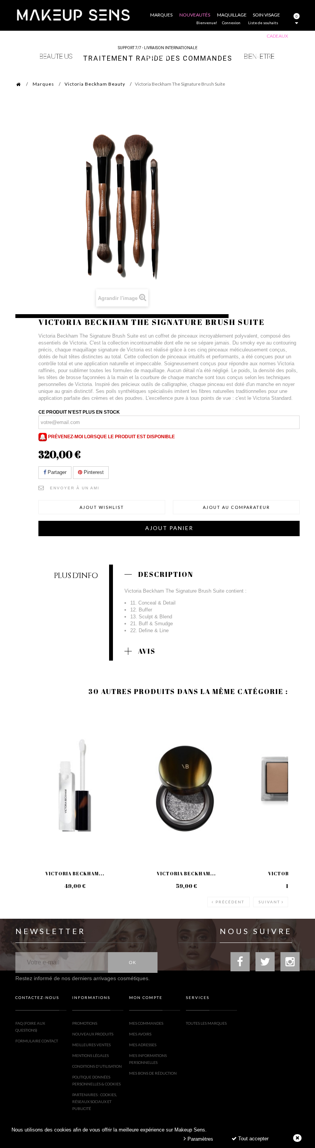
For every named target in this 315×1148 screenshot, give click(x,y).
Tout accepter (253, 1138)
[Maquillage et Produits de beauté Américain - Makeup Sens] (73, 14)
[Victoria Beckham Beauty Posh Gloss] (75, 781)
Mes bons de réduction (153, 1073)
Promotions (84, 1023)
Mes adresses (142, 1044)
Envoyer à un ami (74, 488)
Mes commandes (146, 1023)
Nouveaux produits (92, 1034)
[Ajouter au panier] (30, 737)
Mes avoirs (140, 1034)
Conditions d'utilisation (97, 1066)
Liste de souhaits (263, 22)
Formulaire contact (36, 1041)
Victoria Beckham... (74, 873)
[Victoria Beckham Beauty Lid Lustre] (186, 781)
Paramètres (199, 1139)
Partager (56, 472)
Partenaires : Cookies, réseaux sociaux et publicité (94, 1101)
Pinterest (93, 472)
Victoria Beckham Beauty (95, 84)
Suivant (269, 902)
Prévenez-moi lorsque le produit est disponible (111, 436)
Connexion (231, 22)
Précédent (230, 902)
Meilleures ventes (91, 1044)
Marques (43, 84)
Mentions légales (90, 1055)
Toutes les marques (206, 1023)
